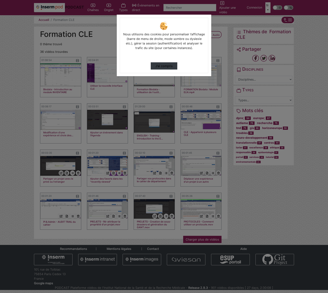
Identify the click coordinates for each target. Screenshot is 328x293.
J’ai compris (164, 66)
